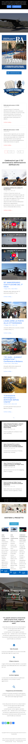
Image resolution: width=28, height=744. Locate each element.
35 (18, 151)
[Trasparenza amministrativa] (14, 686)
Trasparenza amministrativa (14, 691)
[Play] (3, 230)
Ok (9, 6)
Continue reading (8, 122)
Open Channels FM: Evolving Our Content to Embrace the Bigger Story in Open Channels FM (14, 464)
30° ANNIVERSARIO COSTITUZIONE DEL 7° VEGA (13, 284)
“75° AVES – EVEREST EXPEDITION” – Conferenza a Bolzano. (13, 359)
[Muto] (22, 230)
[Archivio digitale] (14, 671)
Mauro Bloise (14, 288)
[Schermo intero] (24, 230)
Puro (22, 741)
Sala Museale (14, 649)
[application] (14, 224)
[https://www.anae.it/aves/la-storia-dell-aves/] (14, 531)
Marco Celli (13, 190)
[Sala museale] (14, 644)
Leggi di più (17, 6)
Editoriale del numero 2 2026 (11, 105)
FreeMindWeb (14, 734)
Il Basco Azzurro (14, 661)
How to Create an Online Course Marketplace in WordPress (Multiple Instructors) (13, 483)
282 (18, 500)
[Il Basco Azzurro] (14, 657)
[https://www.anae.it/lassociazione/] (5, 531)
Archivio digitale (14, 675)
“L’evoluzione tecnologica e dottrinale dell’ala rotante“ (11, 399)
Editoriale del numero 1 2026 (11, 129)
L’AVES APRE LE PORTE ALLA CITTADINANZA (14, 322)
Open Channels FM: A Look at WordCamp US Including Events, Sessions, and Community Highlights (13, 445)
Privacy (14, 741)
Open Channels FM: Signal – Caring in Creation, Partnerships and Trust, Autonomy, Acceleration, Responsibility (13, 425)
